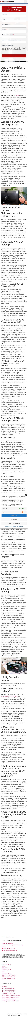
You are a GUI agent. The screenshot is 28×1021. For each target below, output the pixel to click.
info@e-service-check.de (10, 950)
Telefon (4, 29)
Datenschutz (15, 526)
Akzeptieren (14, 515)
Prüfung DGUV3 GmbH (8, 993)
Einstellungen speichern (14, 523)
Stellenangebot (6, 970)
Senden (14, 56)
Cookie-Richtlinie (8, 526)
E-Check (4, 986)
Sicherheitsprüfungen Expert (10, 997)
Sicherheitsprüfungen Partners (11, 995)
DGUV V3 (4, 968)
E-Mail (4, 19)
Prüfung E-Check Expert (9, 999)
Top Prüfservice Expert (8, 988)
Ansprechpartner (6, 24)
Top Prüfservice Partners (9, 990)
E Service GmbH (6, 973)
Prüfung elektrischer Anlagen (9, 696)
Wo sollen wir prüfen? (8, 34)
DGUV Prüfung (6, 964)
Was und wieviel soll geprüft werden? (12, 40)
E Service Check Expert (8, 977)
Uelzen (17, 95)
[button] (26, 495)
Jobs (3, 971)
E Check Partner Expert (8, 978)
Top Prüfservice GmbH (8, 992)
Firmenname (5, 14)
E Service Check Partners (9, 975)
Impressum (21, 526)
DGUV (4, 966)
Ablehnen (14, 519)
